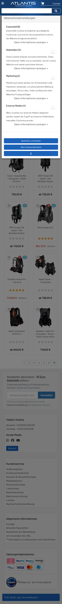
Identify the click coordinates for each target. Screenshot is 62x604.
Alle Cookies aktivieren (31, 147)
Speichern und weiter (31, 140)
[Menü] (3, 3)
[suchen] (56, 10)
